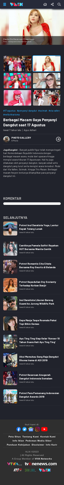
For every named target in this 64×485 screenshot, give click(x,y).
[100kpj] (18, 470)
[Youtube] (44, 429)
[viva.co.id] (14, 463)
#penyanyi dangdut (27, 110)
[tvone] (41, 463)
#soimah (42, 110)
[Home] (16, 4)
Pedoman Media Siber (39, 440)
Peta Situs (15, 436)
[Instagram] (37, 429)
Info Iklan (18, 440)
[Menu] (4, 4)
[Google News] (31, 429)
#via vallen (54, 110)
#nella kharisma (11, 114)
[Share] (52, 4)
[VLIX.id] (44, 470)
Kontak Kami (48, 436)
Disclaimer (38, 444)
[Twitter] (24, 429)
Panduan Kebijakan (18, 444)
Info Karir (51, 444)
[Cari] (60, 4)
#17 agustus (9, 110)
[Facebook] (18, 429)
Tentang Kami (30, 436)
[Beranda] (45, 4)
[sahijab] (30, 470)
